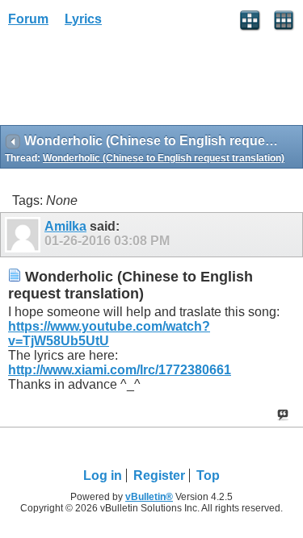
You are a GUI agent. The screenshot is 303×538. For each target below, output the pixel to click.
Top (208, 475)
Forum (28, 19)
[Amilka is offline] (24, 234)
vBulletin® (149, 497)
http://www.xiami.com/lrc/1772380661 (119, 370)
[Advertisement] (129, 81)
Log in (102, 475)
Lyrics (83, 19)
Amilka (65, 226)
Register (159, 475)
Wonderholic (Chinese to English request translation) (163, 158)
